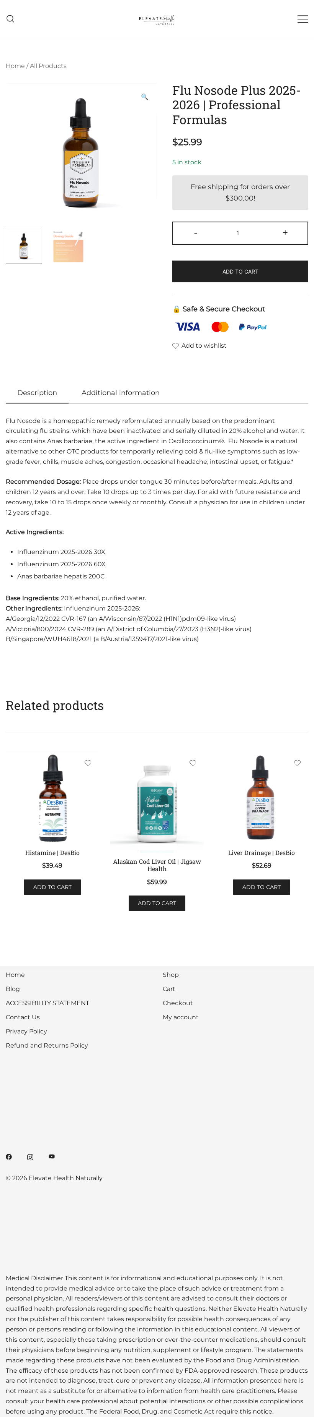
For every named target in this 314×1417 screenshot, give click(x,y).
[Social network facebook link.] (9, 1156)
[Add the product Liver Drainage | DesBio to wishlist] (297, 764)
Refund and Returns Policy (47, 1045)
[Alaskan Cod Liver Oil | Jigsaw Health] (156, 802)
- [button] (196, 232)
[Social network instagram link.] (30, 1156)
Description (37, 393)
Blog (13, 989)
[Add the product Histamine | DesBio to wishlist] (88, 764)
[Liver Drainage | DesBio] (261, 797)
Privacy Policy (26, 1031)
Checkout (178, 1003)
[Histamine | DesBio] (52, 797)
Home (15, 66)
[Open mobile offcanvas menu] (303, 19)
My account (181, 1017)
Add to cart (240, 271)
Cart (169, 989)
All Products (48, 66)
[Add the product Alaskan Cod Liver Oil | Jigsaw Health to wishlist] (193, 764)
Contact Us (23, 1017)
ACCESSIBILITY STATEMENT (47, 1003)
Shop (171, 974)
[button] (145, 97)
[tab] (37, 393)
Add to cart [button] (52, 887)
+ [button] (285, 232)
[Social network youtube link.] (52, 1156)
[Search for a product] (10, 19)
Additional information (121, 393)
